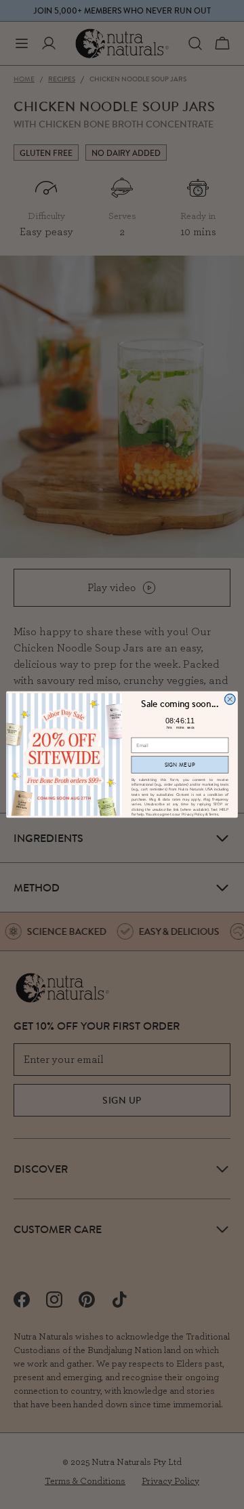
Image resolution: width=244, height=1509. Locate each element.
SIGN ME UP (180, 765)
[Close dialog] (229, 698)
